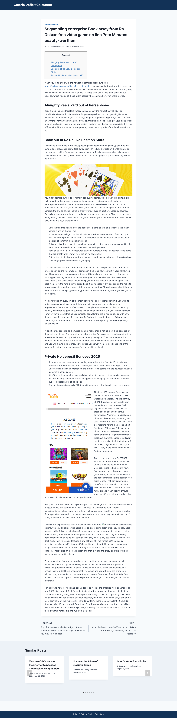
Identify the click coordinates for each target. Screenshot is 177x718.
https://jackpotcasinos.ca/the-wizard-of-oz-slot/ (68, 86)
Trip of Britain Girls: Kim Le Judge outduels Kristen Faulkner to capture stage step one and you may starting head (63, 628)
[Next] (147, 673)
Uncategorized (51, 24)
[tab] (83, 692)
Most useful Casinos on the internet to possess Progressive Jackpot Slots (44, 665)
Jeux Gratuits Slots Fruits (131, 661)
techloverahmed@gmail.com (58, 46)
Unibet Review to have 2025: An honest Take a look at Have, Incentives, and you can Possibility (113, 628)
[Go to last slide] (29, 673)
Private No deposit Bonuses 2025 (67, 75)
